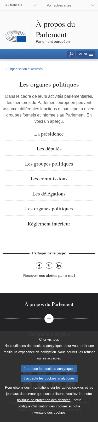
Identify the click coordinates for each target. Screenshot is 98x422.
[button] (85, 54)
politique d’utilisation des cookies (43, 406)
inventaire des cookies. (49, 412)
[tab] (49, 304)
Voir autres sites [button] (59, 5)
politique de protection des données (44, 400)
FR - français (12, 5)
